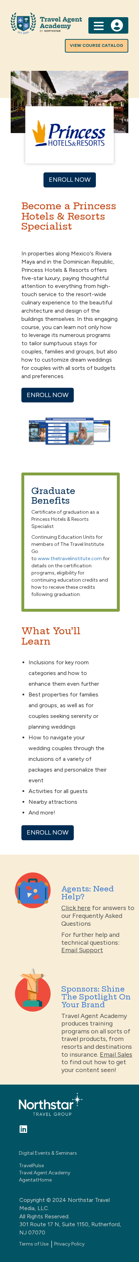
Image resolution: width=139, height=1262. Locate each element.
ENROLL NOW (70, 180)
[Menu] (99, 25)
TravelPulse (31, 1166)
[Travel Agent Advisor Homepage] (69, 23)
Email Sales (116, 1054)
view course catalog (96, 45)
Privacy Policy (69, 1244)
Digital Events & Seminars (48, 1153)
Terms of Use (33, 1244)
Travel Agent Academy (44, 1173)
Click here (76, 908)
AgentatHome (35, 1180)
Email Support (82, 950)
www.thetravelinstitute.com (70, 559)
